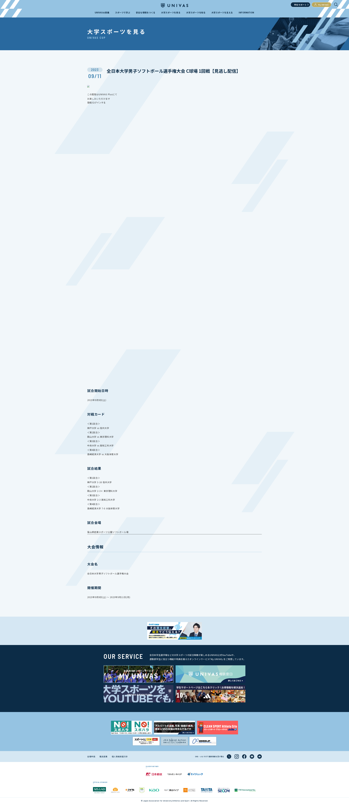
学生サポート (300, 5)
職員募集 (104, 756)
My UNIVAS (323, 5)
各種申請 (91, 756)
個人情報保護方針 (120, 756)
